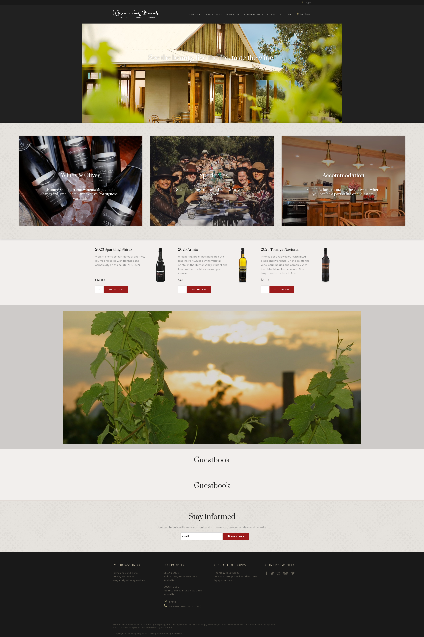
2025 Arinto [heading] (188, 249)
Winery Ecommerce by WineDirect (166, 633)
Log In (308, 2)
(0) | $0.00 (305, 14)
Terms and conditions (125, 572)
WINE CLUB (232, 14)
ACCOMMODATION (253, 14)
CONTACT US (274, 14)
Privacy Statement (123, 576)
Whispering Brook (137, 14)
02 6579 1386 (177, 606)
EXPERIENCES (214, 14)
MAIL (173, 601)
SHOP (288, 14)
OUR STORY (195, 14)
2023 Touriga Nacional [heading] (280, 249)
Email (177, 533)
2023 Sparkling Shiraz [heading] (113, 249)
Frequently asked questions (129, 580)
